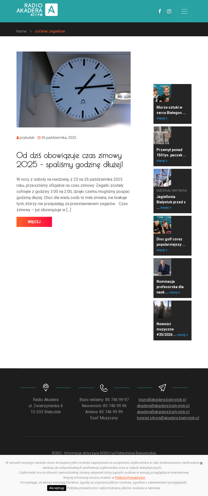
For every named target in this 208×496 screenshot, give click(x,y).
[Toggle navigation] (184, 11)
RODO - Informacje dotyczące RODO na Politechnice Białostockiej (104, 453)
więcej (34, 222)
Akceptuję (56, 488)
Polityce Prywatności (130, 478)
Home (21, 31)
